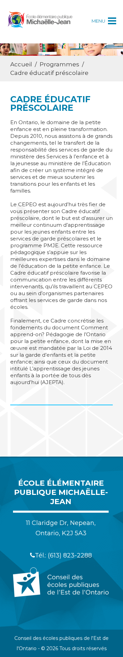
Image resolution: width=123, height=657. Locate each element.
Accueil (21, 64)
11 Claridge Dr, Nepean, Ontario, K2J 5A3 (61, 528)
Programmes (59, 64)
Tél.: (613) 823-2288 (63, 555)
